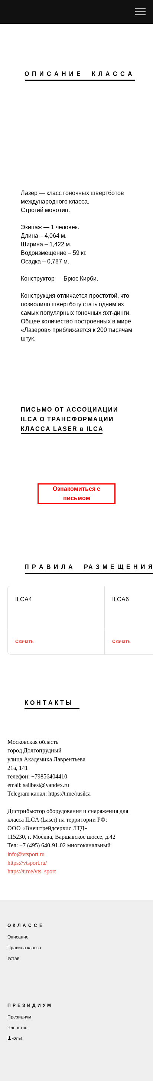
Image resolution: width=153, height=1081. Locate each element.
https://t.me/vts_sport (31, 871)
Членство (17, 1027)
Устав (13, 958)
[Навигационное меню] (140, 12)
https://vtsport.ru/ (27, 863)
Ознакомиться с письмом (76, 493)
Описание (18, 937)
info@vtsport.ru (26, 854)
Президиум (19, 1017)
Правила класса (24, 947)
